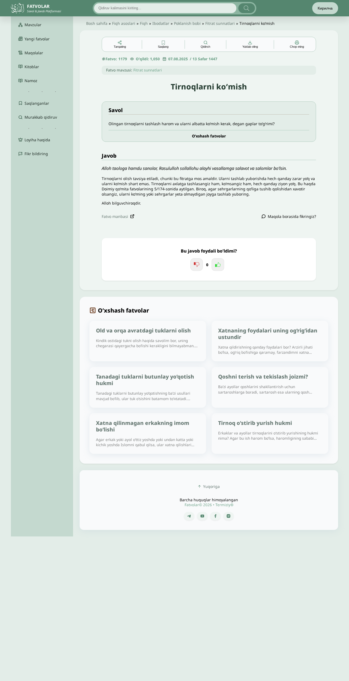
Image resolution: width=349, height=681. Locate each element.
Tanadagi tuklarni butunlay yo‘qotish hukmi (145, 380)
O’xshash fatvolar (209, 136)
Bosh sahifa (96, 23)
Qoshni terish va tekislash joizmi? (263, 376)
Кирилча (325, 8)
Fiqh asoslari (123, 23)
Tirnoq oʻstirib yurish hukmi (255, 423)
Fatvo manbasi (115, 216)
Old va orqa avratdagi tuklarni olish (143, 330)
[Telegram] (189, 516)
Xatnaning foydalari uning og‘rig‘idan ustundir (267, 334)
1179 (122, 58)
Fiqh (144, 23)
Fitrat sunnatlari (220, 23)
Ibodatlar (160, 23)
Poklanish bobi (187, 23)
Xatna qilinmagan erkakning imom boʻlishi (142, 426)
